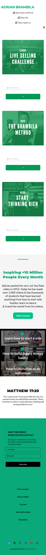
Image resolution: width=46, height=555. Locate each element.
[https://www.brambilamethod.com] (23, 128)
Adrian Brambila (30, 549)
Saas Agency (24, 22)
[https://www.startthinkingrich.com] (23, 199)
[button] (44, 27)
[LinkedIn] (26, 543)
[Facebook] (9, 543)
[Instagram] (14, 543)
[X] (20, 543)
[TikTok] (37, 543)
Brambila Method (24, 13)
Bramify (24, 18)
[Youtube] (31, 543)
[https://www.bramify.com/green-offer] (23, 57)
